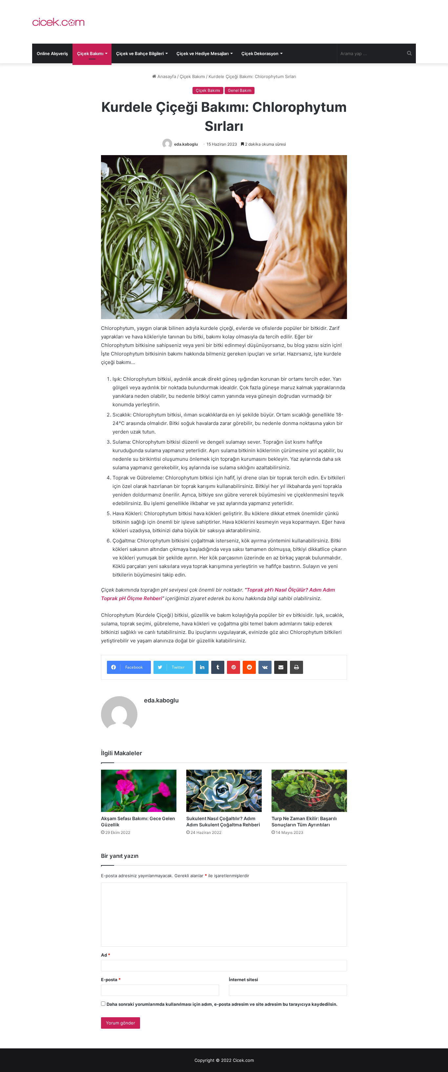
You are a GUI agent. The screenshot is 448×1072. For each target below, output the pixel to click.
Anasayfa (166, 76)
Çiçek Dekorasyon (259, 53)
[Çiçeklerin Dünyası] (58, 21)
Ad (105, 955)
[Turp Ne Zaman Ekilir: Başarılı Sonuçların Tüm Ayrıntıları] (309, 791)
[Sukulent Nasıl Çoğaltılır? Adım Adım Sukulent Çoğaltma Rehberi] (224, 791)
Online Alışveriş (52, 53)
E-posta (111, 979)
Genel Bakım (239, 90)
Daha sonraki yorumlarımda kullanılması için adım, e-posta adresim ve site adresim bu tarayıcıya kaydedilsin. (222, 1004)
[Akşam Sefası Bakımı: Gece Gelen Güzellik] (138, 791)
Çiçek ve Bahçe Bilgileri (140, 53)
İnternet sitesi (243, 979)
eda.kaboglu (186, 144)
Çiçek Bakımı (90, 53)
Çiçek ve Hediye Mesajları (202, 53)
